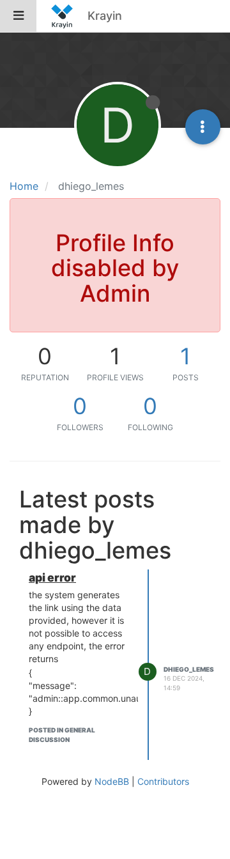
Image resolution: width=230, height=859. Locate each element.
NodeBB (112, 781)
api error (52, 577)
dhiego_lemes (189, 669)
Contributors (163, 781)
